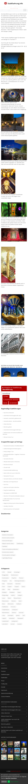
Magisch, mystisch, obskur (8, 543)
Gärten (23, 586)
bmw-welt (21, 612)
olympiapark (20, 618)
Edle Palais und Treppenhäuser (11, 481)
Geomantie (10, 583)
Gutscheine (4, 668)
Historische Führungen (7, 540)
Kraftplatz (4, 592)
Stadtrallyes (4, 677)
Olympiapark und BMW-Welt (10, 493)
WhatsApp (14, 403)
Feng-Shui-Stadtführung (9, 490)
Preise (2, 680)
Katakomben (16, 589)
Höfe (9, 589)
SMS (6, 403)
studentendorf (5, 621)
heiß (24, 615)
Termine (3, 671)
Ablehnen (4, 781)
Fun (11, 581)
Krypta (19, 592)
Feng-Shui (14, 578)
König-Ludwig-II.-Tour (9, 451)
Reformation (10, 604)
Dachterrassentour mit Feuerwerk (11, 509)
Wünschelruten (5, 612)
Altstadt (9, 572)
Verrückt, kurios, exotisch (7, 552)
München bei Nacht (8, 464)
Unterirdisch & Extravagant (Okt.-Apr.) (12, 415)
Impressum (4, 690)
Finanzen (21, 578)
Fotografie (4, 581)
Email (6, 396)
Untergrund (14, 609)
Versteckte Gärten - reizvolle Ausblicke (12, 421)
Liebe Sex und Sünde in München (11, 487)
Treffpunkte (4, 684)
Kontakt (3, 687)
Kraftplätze (12, 592)
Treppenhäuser (5, 609)
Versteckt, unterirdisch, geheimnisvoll (12, 418)
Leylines (13, 595)
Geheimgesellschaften (19, 581)
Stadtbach (18, 604)
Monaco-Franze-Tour (8, 437)
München (14, 601)
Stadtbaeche (5, 606)
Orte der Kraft (7, 467)
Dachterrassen (14, 575)
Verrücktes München (8, 459)
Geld (3, 583)
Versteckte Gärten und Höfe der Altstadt (13, 479)
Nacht (20, 601)
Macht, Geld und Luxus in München (12, 473)
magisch (4, 618)
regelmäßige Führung (7, 558)
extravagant (10, 615)
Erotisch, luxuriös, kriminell (8, 537)
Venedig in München (8, 506)
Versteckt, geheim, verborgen (8, 555)
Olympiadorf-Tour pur (9, 476)
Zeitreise (14, 612)
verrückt (12, 624)
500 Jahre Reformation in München (12, 461)
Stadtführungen (5, 674)
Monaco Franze (17, 598)
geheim (18, 615)
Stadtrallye (4, 546)
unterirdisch (5, 624)
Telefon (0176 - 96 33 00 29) (11, 399)
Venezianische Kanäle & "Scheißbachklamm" (14, 445)
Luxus (3, 598)
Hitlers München (7, 424)
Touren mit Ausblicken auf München (10, 549)
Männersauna (5, 601)
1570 (3, 572)
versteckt (19, 624)
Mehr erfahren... (15, 781)
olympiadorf (11, 618)
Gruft (3, 586)
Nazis (3, 604)
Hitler (3, 589)
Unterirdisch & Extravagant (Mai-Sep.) (12, 430)
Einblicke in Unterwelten (7, 535)
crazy (3, 615)
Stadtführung (20, 543)
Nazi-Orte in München (9, 412)
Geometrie (18, 583)
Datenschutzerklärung (7, 693)
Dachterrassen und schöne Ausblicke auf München (12, 433)
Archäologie (16, 572)
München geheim (8, 427)
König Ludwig (5, 595)
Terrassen (13, 606)
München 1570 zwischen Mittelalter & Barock (14, 496)
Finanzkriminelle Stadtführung (11, 470)
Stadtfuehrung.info (16, 771)
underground (14, 621)
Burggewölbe (5, 575)
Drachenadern (5, 578)
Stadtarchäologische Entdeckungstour (12, 448)
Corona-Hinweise (5, 696)
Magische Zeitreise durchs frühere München (14, 503)
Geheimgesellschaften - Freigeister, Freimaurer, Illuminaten (14, 455)
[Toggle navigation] (24, 10)
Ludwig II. (20, 595)
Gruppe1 (10, 586)
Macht (9, 598)
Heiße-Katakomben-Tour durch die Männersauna (11, 499)
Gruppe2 (17, 586)
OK (9, 781)
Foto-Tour (6, 484)
